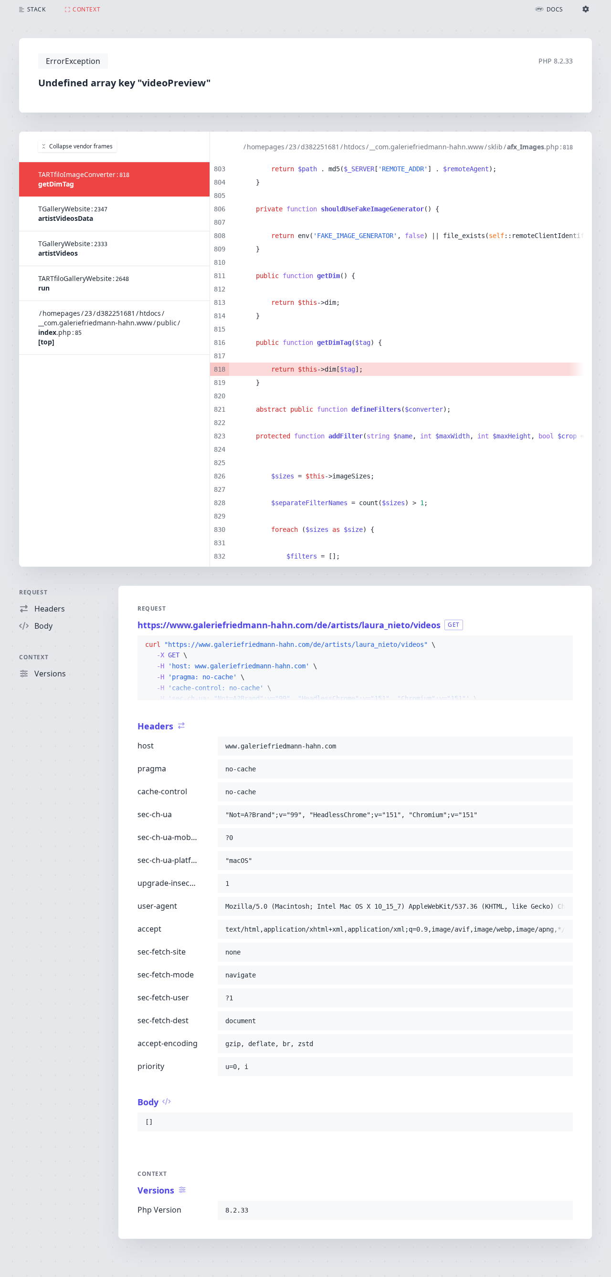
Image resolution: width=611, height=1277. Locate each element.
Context (33, 657)
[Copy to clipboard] (561, 645)
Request (33, 592)
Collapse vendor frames (81, 146)
